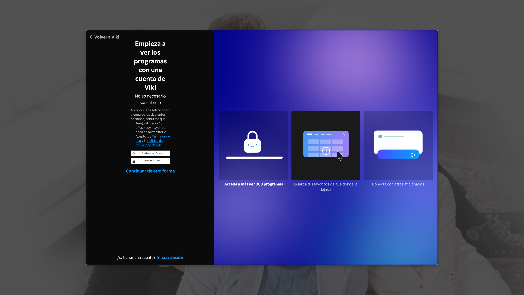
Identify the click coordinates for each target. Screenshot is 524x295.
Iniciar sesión (170, 257)
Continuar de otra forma (150, 171)
